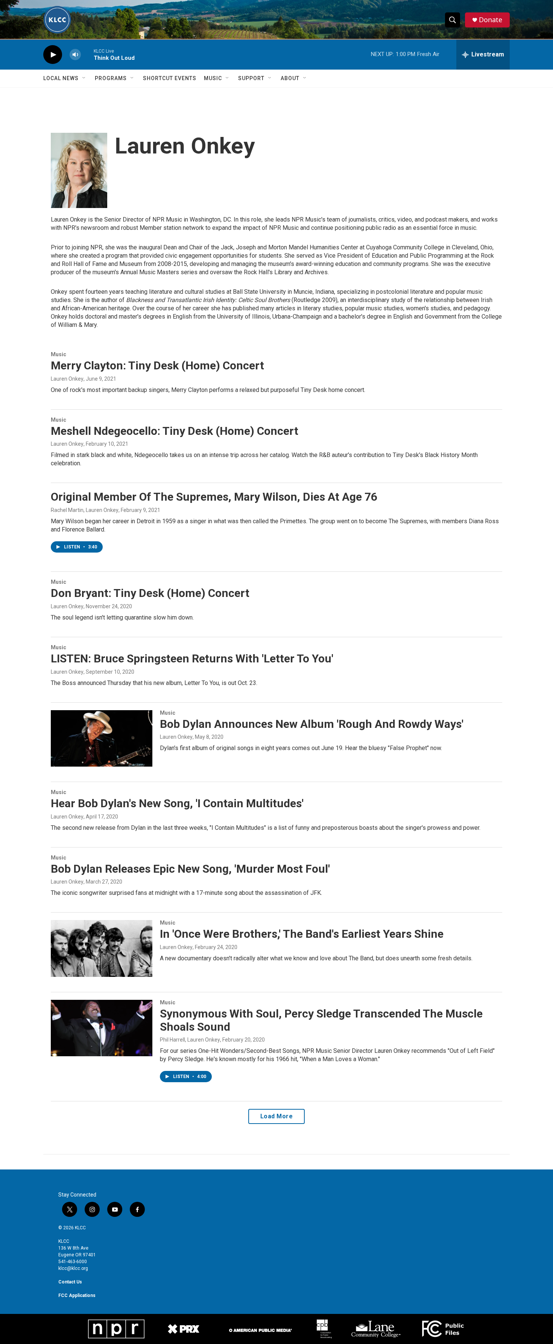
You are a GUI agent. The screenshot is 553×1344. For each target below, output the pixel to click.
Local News (61, 78)
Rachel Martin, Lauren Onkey (84, 510)
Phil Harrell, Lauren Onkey (190, 1040)
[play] (53, 54)
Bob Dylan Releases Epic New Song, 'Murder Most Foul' (190, 868)
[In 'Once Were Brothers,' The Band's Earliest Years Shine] (101, 948)
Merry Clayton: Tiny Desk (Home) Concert (157, 365)
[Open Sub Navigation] (84, 78)
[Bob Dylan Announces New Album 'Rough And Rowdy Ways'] (101, 738)
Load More (276, 1116)
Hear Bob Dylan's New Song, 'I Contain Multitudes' (177, 803)
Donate (490, 20)
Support (251, 78)
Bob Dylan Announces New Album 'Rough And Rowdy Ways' (311, 723)
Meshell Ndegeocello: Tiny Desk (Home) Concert (174, 430)
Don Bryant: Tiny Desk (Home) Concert (150, 593)
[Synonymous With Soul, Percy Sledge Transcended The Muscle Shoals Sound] (101, 1028)
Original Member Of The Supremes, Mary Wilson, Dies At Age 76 (214, 496)
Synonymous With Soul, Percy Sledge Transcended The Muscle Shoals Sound (321, 1020)
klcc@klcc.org (73, 1268)
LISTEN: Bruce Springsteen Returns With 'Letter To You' (192, 658)
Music (213, 78)
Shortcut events (169, 78)
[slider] (87, 54)
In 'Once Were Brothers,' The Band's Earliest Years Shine (302, 933)
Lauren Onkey (67, 379)
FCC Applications (77, 1295)
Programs (111, 78)
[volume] (75, 54)
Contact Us (70, 1282)
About (290, 78)
